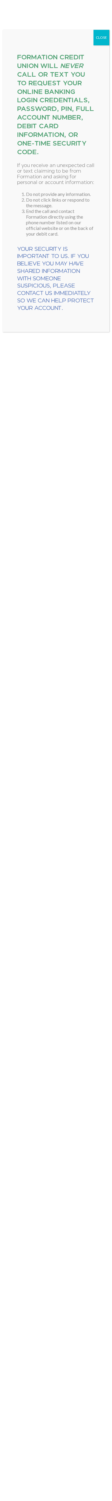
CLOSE (101, 37)
